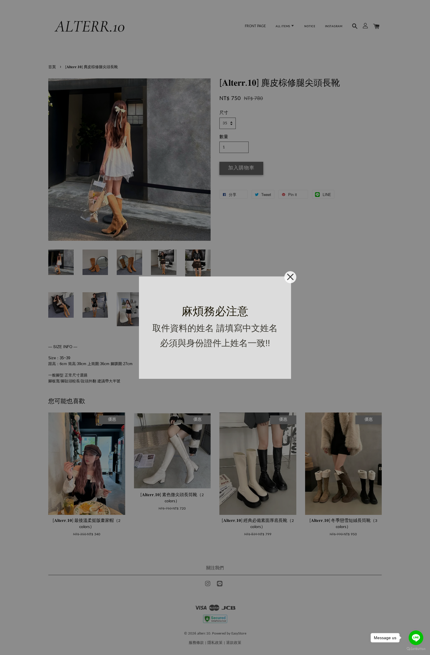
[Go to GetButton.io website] (416, 649)
